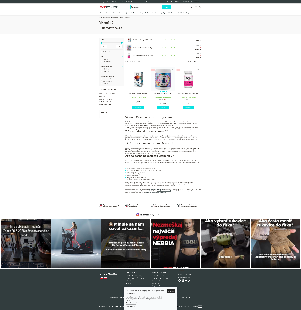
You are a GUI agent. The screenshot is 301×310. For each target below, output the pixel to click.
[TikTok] (189, 281)
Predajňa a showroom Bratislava (140, 2)
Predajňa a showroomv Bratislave (136, 205)
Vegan (105, 83)
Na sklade (106, 52)
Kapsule (106, 71)
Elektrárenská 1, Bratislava (107, 93)
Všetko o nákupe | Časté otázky (135, 278)
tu (135, 302)
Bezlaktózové (107, 81)
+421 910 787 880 (174, 1)
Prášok (105, 69)
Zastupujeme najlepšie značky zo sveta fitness (162, 205)
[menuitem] (102, 13)
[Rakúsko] (105, 278)
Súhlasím (171, 291)
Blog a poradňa (156, 286)
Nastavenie (131, 306)
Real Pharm (107, 61)
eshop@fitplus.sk (187, 1)
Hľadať (166, 7)
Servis (127, 286)
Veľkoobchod (156, 283)
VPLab (105, 59)
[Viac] (199, 13)
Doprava (128, 283)
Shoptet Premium (184, 306)
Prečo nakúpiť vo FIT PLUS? (122, 2)
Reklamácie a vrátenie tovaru (134, 281)
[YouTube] (186, 281)
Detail (163, 107)
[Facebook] (179, 280)
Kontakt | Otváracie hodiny (134, 276)
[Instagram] (183, 280)
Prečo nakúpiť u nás (158, 276)
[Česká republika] (101, 278)
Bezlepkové (107, 79)
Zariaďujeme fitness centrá (106, 2)
